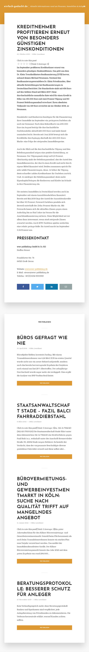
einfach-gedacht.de (16, 6)
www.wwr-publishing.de (36, 269)
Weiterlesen (44, 383)
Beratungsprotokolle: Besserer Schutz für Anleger (44, 589)
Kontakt (52, 6)
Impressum (63, 6)
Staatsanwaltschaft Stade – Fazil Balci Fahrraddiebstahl (44, 411)
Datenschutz (75, 6)
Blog (43, 6)
